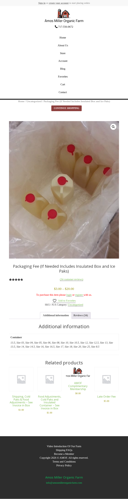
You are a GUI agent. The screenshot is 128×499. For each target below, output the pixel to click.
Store (63, 53)
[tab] (56, 315)
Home (63, 37)
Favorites (63, 76)
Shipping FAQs (64, 450)
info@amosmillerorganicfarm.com (64, 482)
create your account (59, 3)
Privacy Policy (64, 465)
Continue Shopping (66, 108)
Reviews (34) (81, 315)
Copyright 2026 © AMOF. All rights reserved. (64, 457)
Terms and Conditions (64, 461)
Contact (63, 92)
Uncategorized (34, 101)
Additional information (56, 315)
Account (62, 60)
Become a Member (64, 454)
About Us (63, 45)
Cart (62, 84)
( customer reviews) (71, 279)
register (79, 294)
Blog (62, 68)
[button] (113, 127)
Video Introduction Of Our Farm (64, 446)
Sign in (42, 3)
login (69, 294)
